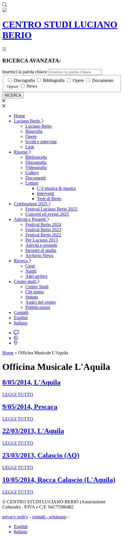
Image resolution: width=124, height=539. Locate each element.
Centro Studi (36, 286)
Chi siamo (34, 291)
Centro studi (25, 281)
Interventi (45, 193)
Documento (102, 80)
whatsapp (57, 516)
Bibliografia (54, 80)
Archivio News (39, 255)
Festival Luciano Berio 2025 (51, 209)
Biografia (33, 131)
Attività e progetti (41, 245)
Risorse (21, 152)
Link (29, 146)
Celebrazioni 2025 (31, 203)
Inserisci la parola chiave (24, 71)
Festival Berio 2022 (43, 234)
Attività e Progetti (30, 219)
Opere (78, 80)
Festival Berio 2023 (43, 229)
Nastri (30, 271)
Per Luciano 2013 (41, 240)
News (32, 86)
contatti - (40, 516)
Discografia (24, 80)
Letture (31, 183)
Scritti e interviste (41, 141)
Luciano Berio (27, 120)
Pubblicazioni (37, 307)
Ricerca (21, 260)
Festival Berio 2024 (43, 224)
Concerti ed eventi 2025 (47, 214)
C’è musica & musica (56, 188)
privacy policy (15, 516)
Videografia (36, 167)
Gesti (30, 265)
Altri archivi (36, 276)
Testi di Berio (49, 198)
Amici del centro (40, 302)
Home (19, 115)
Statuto (31, 297)
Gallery (32, 172)
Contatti (21, 312)
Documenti (35, 177)
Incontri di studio (40, 250)
